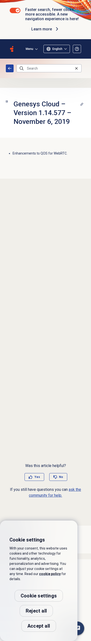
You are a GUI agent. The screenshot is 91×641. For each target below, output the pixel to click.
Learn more (41, 29)
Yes (37, 477)
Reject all (36, 611)
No (61, 477)
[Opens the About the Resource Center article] (77, 49)
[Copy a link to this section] (81, 104)
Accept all (38, 626)
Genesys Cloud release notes (10, 68)
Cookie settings (39, 596)
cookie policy (50, 574)
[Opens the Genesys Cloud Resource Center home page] (11, 49)
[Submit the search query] (22, 68)
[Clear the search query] (76, 68)
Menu (29, 49)
